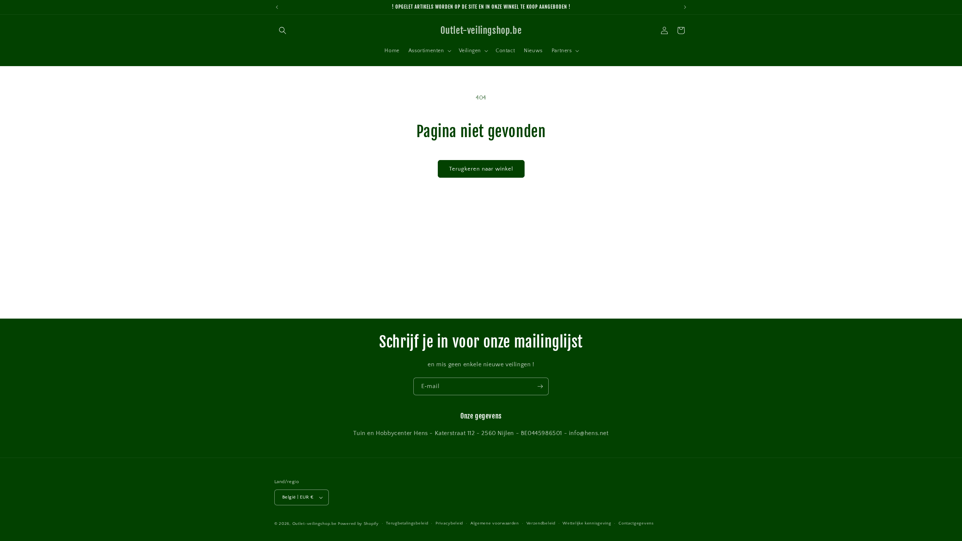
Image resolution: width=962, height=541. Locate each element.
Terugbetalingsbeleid (407, 523)
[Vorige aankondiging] (277, 7)
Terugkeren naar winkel (481, 169)
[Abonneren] (540, 386)
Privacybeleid (449, 523)
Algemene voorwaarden (494, 523)
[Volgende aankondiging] (685, 7)
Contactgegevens (636, 523)
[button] (282, 30)
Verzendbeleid (540, 523)
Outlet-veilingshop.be (314, 523)
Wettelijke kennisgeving (587, 523)
